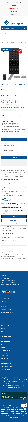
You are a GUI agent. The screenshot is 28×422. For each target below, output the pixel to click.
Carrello (3, 334)
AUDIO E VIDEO (10, 42)
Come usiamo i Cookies (8, 223)
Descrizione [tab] (14, 157)
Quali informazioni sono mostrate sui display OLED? (13, 258)
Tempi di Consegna (5, 350)
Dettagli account (5, 325)
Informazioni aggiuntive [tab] (14, 160)
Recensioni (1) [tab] (14, 164)
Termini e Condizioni (5, 306)
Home (2, 42)
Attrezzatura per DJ (21, 42)
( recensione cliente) (12, 92)
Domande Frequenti (5, 355)
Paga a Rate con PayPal (6, 369)
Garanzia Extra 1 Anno (11, 123)
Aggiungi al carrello (14, 139)
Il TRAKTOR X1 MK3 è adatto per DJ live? (11, 260)
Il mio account (4, 323)
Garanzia (3, 347)
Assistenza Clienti (5, 358)
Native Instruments (9, 145)
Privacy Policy (17, 223)
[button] (24, 50)
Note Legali (22, 223)
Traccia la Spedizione (6, 353)
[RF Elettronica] (14, 22)
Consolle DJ (5, 44)
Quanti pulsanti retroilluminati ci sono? (10, 256)
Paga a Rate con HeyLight (7, 366)
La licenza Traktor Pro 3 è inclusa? (10, 251)
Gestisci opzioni (14, 220)
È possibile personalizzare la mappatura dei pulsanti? (14, 253)
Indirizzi (3, 328)
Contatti (3, 344)
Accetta (14, 216)
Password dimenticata (6, 336)
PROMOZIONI (14, 11)
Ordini (2, 331)
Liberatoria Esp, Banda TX (7, 312)
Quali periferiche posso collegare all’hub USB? (12, 254)
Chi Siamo (3, 301)
